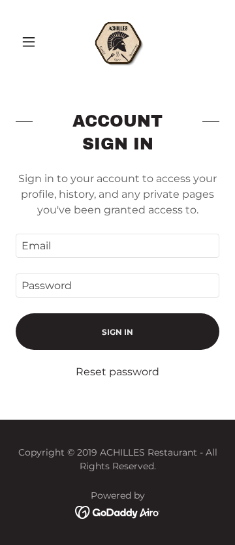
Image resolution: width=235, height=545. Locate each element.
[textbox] (117, 246)
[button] (31, 42)
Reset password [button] (117, 372)
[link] (117, 42)
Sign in (117, 332)
